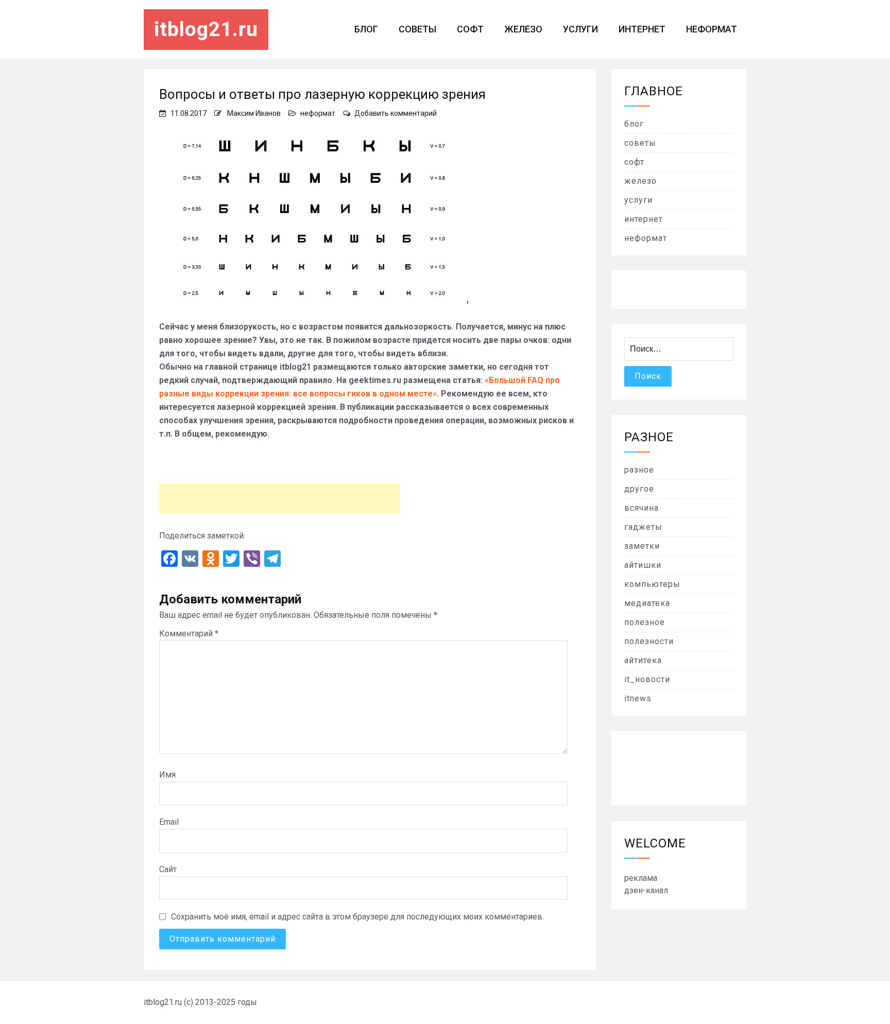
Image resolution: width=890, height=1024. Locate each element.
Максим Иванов (254, 113)
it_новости (647, 679)
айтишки (642, 565)
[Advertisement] (279, 498)
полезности (649, 641)
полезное (644, 622)
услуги (580, 29)
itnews (638, 698)
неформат (711, 29)
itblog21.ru (206, 29)
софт (470, 29)
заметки (642, 546)
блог (366, 29)
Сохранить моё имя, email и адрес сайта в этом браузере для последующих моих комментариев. (357, 917)
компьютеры (652, 584)
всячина (641, 508)
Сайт (168, 869)
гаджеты (643, 527)
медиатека (647, 603)
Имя (167, 774)
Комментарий (188, 633)
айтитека (643, 660)
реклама (640, 878)
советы (417, 29)
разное (639, 470)
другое (639, 489)
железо (523, 29)
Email (169, 822)
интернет (642, 29)
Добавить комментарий (395, 113)
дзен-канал (646, 890)
